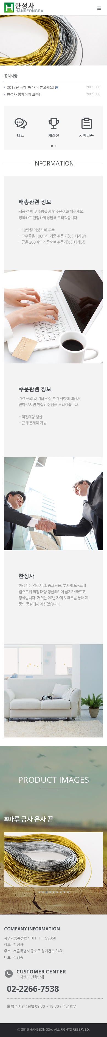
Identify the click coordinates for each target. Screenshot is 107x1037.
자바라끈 (86, 135)
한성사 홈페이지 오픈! (23, 94)
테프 (20, 135)
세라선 (53, 135)
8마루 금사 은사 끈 (28, 818)
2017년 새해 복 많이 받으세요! (31, 87)
